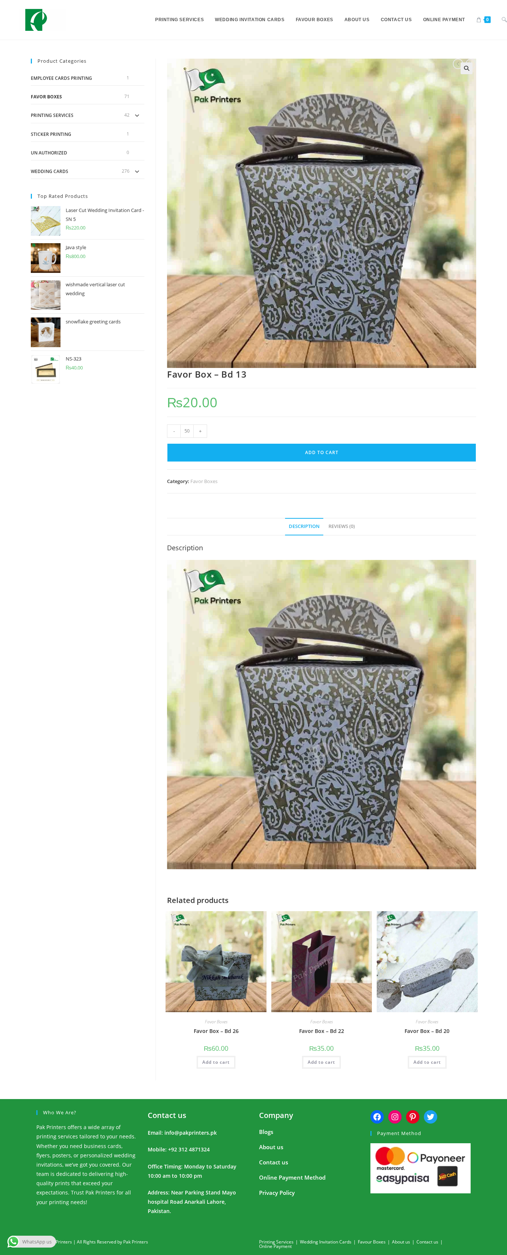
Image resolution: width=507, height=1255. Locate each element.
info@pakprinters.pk (190, 1132)
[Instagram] (395, 1117)
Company (276, 1115)
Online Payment (275, 1246)
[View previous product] (458, 64)
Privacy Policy (277, 1192)
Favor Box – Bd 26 (216, 1030)
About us (271, 1147)
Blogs (266, 1131)
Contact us (167, 1115)
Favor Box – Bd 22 (321, 1030)
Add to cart (321, 452)
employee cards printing (61, 78)
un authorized (49, 153)
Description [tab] (304, 526)
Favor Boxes (203, 481)
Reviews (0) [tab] (341, 526)
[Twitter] (430, 1117)
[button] (466, 68)
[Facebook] (377, 1117)
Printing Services (52, 115)
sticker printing (51, 134)
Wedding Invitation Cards (325, 1242)
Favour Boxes (372, 1242)
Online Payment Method (292, 1177)
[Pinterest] (412, 1117)
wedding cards (49, 171)
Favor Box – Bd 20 (427, 1030)
